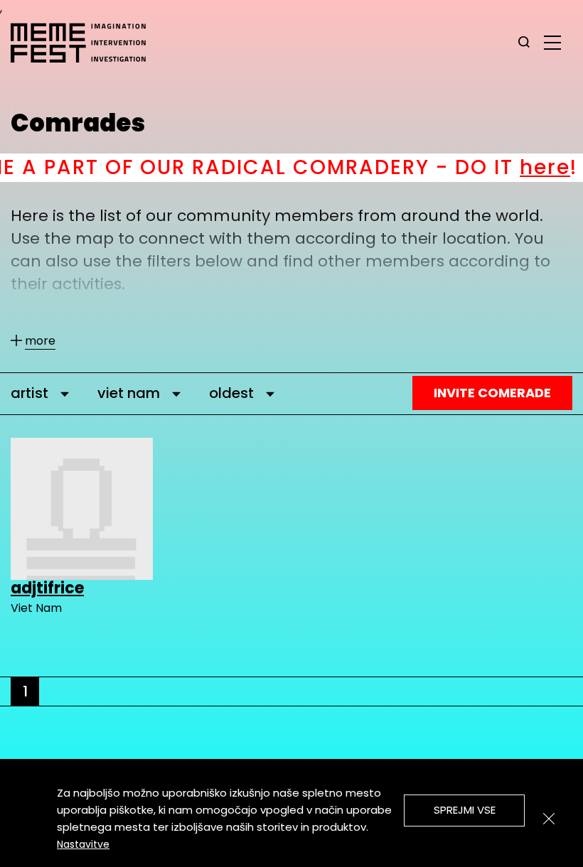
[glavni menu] (552, 42)
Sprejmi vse (465, 809)
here (511, 167)
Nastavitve (83, 844)
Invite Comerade (492, 393)
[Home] (85, 43)
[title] (524, 42)
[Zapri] (549, 818)
